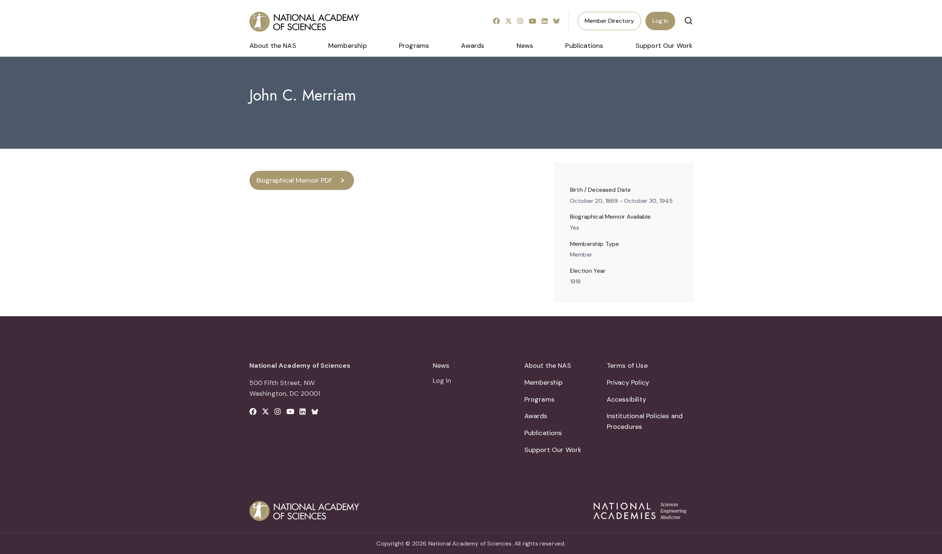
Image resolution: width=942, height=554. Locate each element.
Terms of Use (627, 365)
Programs (414, 45)
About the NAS (272, 45)
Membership (347, 45)
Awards (472, 45)
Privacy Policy (628, 382)
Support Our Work (664, 45)
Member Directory (609, 21)
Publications (584, 45)
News (525, 45)
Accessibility (626, 399)
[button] (688, 20)
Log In (660, 21)
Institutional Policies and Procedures (645, 421)
